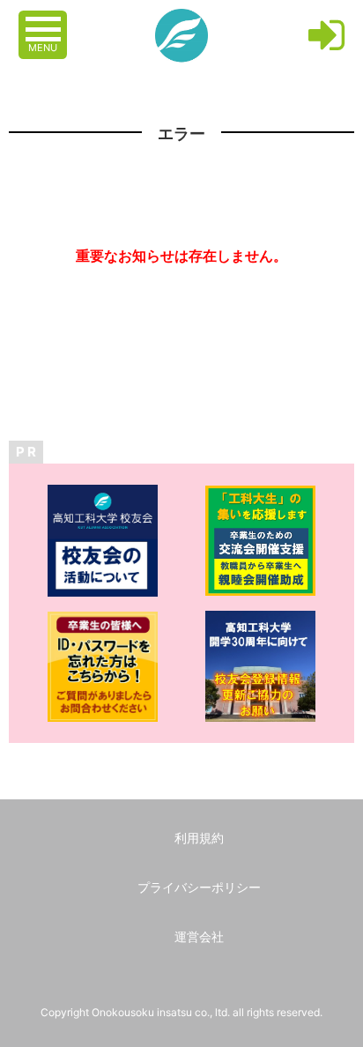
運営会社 (199, 936)
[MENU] (45, 20)
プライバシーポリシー (199, 887)
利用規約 (199, 837)
